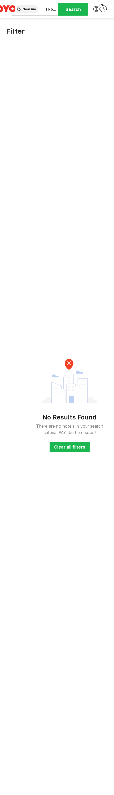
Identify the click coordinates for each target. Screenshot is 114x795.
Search (73, 9)
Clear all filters (69, 447)
